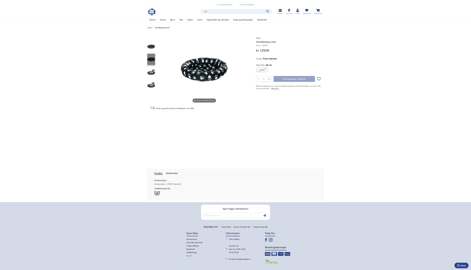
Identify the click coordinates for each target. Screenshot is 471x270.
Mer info (274, 88)
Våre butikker (234, 239)
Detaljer (158, 173)
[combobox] (236, 11)
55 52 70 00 (233, 252)
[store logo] (151, 11)
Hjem (150, 28)
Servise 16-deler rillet (242, 227)
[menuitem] (152, 19)
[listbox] (288, 70)
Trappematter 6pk (260, 227)
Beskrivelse (172, 173)
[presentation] (158, 174)
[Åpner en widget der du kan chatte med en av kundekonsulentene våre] (461, 266)
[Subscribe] (264, 215)
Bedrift (189, 256)
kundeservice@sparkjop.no (240, 259)
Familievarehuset (224, 4)
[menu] (235, 19)
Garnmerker (226, 227)
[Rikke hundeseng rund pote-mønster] (151, 47)
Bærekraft (190, 249)
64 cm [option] (262, 70)
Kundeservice (191, 239)
